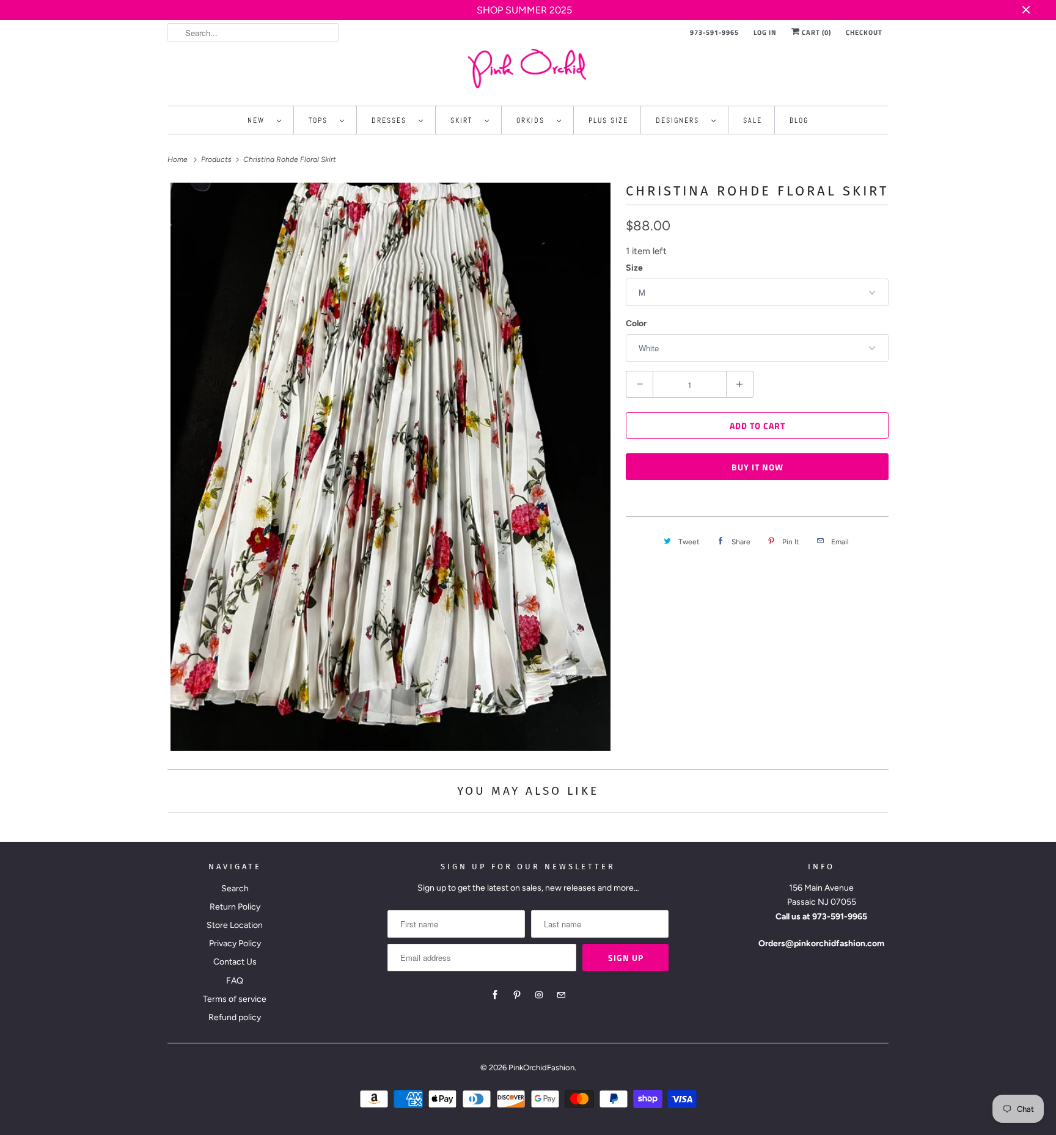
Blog (799, 120)
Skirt (464, 120)
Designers (680, 120)
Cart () (815, 32)
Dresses (392, 120)
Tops (321, 120)
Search (235, 888)
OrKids (533, 120)
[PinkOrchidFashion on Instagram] (539, 995)
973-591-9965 (714, 32)
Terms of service (234, 999)
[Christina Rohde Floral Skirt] (390, 467)
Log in (765, 32)
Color (636, 323)
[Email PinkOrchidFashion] (561, 995)
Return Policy (235, 907)
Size (634, 268)
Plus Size (608, 120)
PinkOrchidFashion (541, 1067)
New (259, 120)
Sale (752, 120)
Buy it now (757, 467)
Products (217, 159)
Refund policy (234, 1017)
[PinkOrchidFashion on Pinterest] (517, 995)
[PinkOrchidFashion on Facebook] (495, 995)
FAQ (234, 981)
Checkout (864, 32)
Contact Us (235, 962)
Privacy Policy (235, 943)
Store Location (235, 925)
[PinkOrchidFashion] (528, 68)
